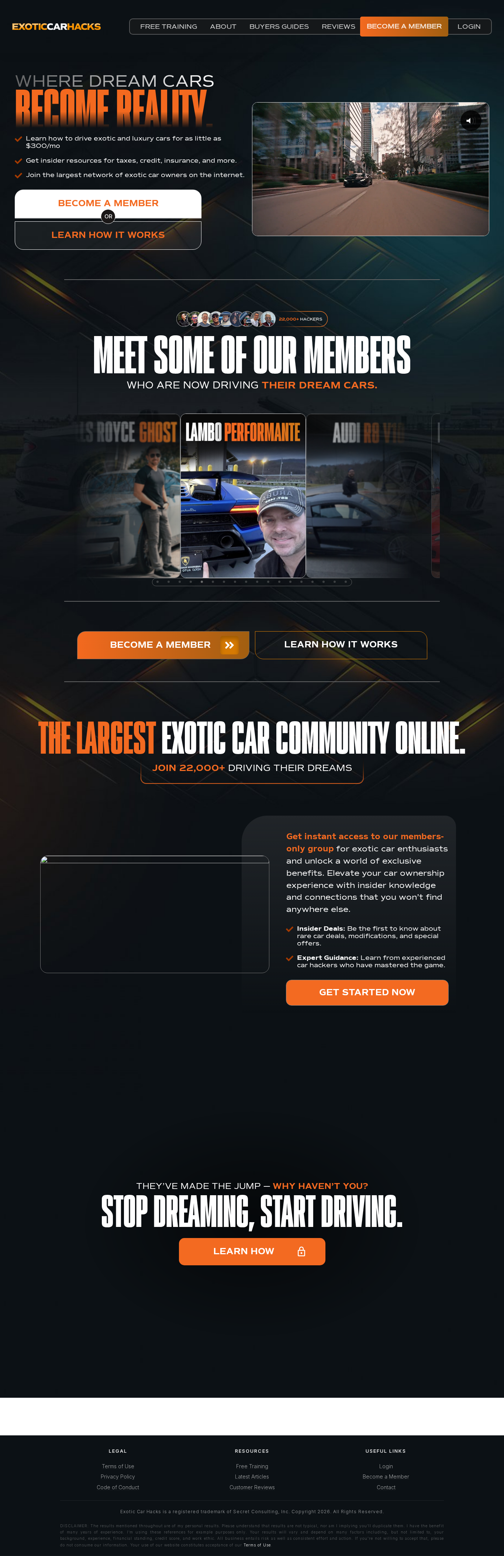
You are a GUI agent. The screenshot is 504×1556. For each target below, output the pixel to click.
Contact (386, 1487)
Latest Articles (252, 1476)
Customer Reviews (252, 1487)
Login (386, 1466)
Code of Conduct (118, 1487)
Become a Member (386, 1476)
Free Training (252, 1466)
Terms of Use (118, 1466)
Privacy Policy (118, 1476)
